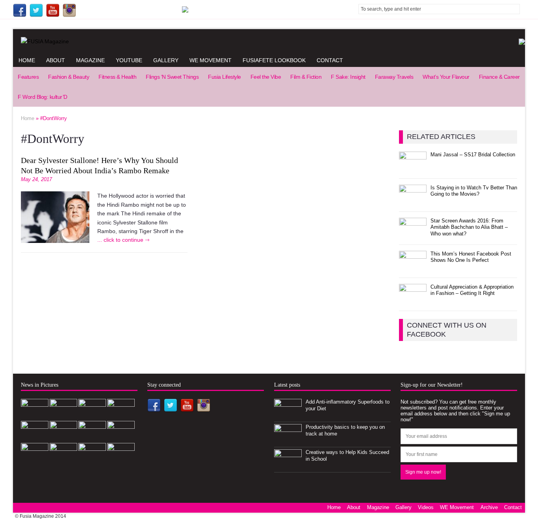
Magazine (90, 60)
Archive (489, 507)
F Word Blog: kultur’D (42, 97)
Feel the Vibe (265, 77)
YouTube (129, 60)
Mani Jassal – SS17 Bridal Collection (472, 154)
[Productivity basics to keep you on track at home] (288, 440)
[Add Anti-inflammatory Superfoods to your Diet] (288, 415)
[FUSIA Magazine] (269, 41)
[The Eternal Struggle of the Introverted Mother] (121, 437)
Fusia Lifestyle (224, 77)
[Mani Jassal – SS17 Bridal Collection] (413, 168)
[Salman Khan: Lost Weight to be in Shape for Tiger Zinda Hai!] (121, 459)
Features (28, 77)
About (55, 60)
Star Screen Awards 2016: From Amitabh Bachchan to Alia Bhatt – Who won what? (469, 227)
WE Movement (210, 60)
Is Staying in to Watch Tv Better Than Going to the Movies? (473, 191)
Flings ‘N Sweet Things (172, 77)
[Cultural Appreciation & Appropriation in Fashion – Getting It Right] (413, 300)
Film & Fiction (305, 77)
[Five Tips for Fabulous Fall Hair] (63, 459)
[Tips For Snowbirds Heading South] (34, 459)
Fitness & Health (117, 77)
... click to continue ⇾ (123, 240)
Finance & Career (499, 77)
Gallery (165, 60)
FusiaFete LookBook (274, 60)
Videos (426, 507)
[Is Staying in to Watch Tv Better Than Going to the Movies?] (413, 201)
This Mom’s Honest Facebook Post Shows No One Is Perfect (470, 257)
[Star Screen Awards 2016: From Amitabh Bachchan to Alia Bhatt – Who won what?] (413, 234)
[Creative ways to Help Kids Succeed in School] (288, 466)
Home (27, 60)
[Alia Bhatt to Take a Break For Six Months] (92, 437)
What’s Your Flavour (446, 77)
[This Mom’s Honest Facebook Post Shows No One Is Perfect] (413, 267)
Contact (330, 60)
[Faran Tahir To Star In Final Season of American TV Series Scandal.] (63, 437)
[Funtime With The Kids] (92, 459)
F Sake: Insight (348, 77)
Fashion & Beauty (68, 77)
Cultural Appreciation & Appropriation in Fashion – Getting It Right (472, 290)
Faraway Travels (394, 77)
